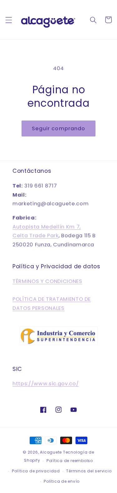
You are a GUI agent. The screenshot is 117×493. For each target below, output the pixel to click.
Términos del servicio (88, 471)
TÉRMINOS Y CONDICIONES (47, 281)
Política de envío (62, 481)
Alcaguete (51, 452)
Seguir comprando (58, 128)
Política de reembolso (69, 460)
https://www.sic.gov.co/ (45, 383)
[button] (8, 19)
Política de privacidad (36, 471)
